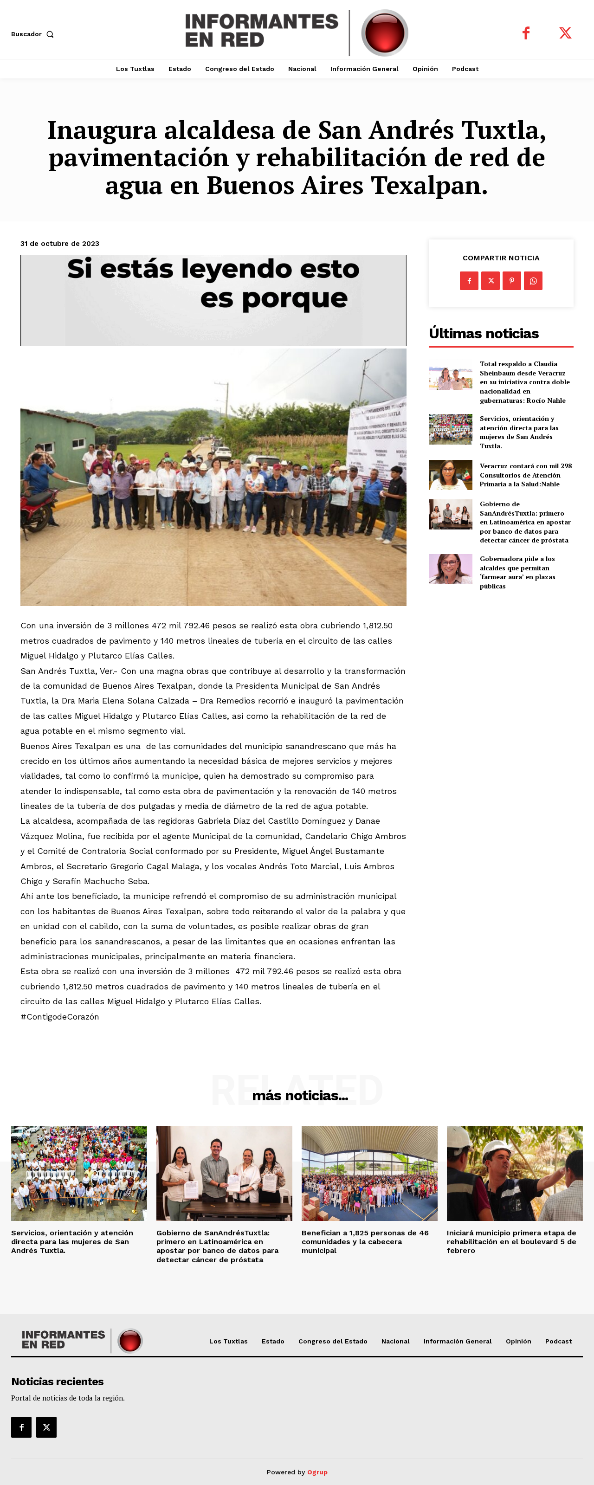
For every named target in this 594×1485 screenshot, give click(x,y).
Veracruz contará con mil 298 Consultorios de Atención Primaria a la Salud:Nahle (526, 474)
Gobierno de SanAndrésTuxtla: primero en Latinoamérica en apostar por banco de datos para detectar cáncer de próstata (525, 521)
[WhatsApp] (533, 280)
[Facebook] (526, 34)
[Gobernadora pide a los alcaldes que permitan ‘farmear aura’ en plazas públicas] (450, 569)
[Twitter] (565, 34)
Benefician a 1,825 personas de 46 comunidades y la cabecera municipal (365, 1241)
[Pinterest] (512, 280)
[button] (34, 34)
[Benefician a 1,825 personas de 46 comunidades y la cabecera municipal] (370, 1173)
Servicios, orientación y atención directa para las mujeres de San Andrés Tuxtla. (519, 432)
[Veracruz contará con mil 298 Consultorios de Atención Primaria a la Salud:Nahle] (450, 475)
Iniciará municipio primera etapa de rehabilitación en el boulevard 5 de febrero (511, 1241)
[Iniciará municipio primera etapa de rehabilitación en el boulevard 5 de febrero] (515, 1173)
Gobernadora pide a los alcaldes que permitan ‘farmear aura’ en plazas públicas (517, 572)
